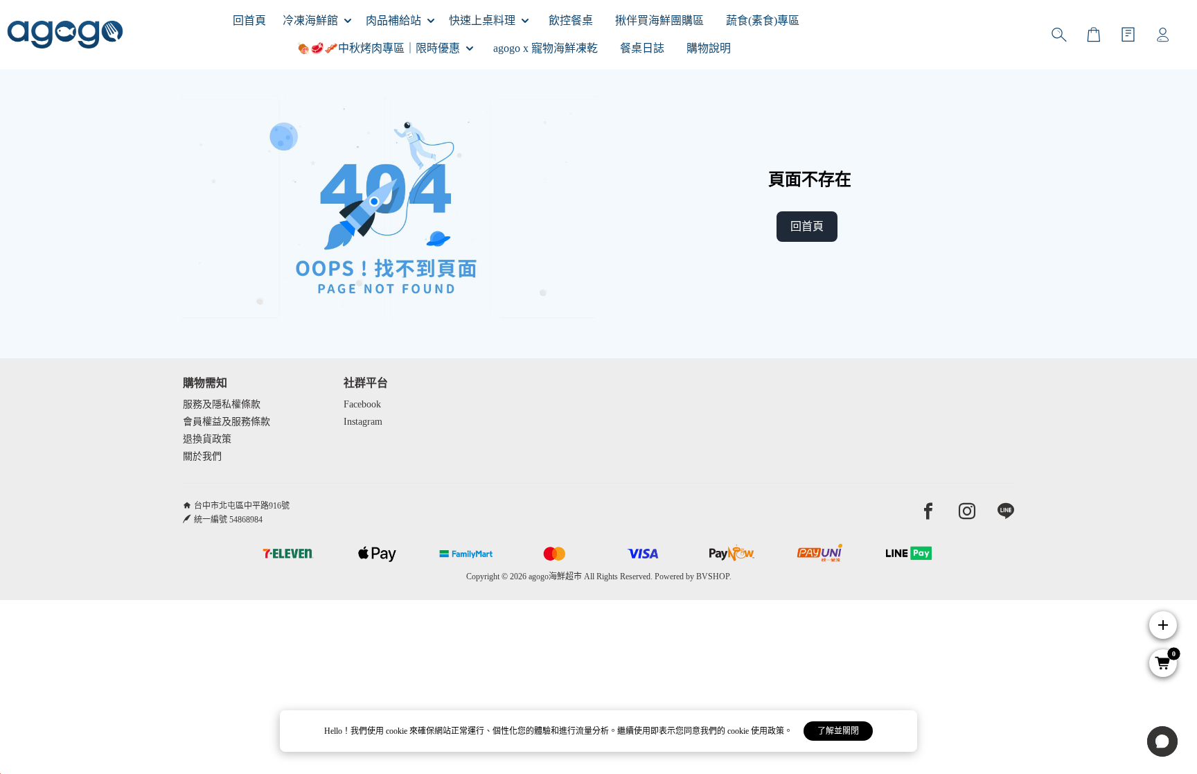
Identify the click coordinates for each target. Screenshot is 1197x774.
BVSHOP (712, 576)
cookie (397, 731)
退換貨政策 (207, 439)
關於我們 (202, 456)
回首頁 (807, 226)
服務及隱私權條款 (221, 404)
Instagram (363, 421)
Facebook (362, 404)
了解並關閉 (838, 731)
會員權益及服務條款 (226, 421)
